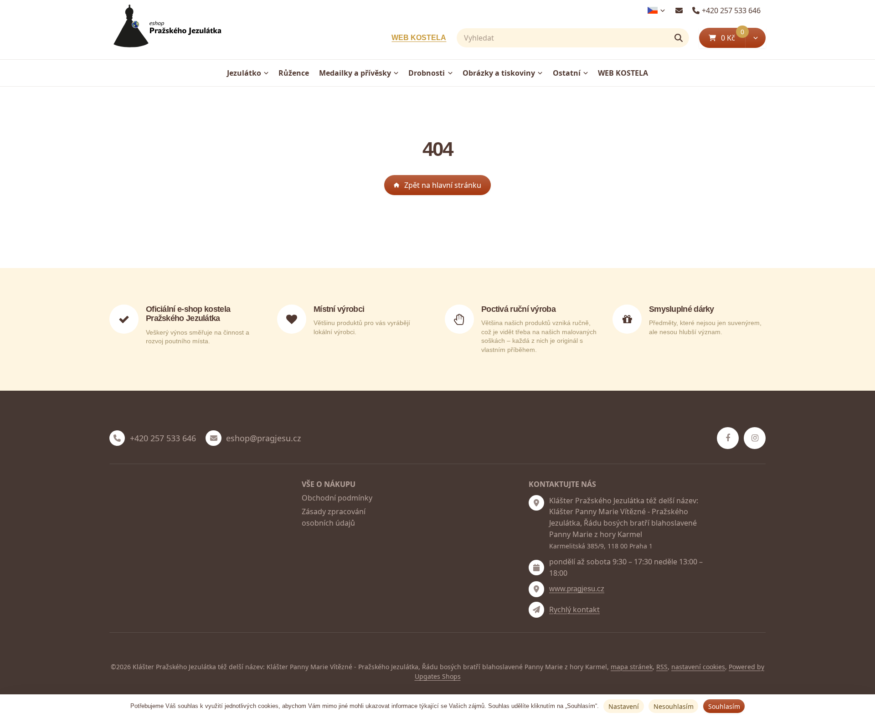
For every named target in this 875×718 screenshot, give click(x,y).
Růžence (293, 73)
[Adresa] (536, 503)
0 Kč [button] (733, 37)
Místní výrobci (339, 309)
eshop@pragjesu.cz (263, 438)
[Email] (678, 10)
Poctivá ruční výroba (518, 309)
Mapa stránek (632, 666)
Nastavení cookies (698, 666)
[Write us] (536, 609)
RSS (662, 666)
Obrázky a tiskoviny (499, 73)
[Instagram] (755, 438)
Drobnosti (426, 73)
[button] (755, 38)
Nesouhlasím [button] (674, 706)
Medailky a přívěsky (355, 73)
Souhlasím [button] (724, 706)
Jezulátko (244, 73)
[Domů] (165, 30)
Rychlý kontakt (574, 609)
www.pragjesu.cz (576, 589)
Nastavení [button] (623, 706)
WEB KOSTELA (418, 37)
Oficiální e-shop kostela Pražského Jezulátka (188, 314)
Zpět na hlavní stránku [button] (442, 185)
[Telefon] (117, 438)
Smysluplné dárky (681, 309)
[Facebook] (728, 438)
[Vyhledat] (679, 38)
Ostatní (567, 73)
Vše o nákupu (328, 484)
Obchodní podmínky (337, 498)
